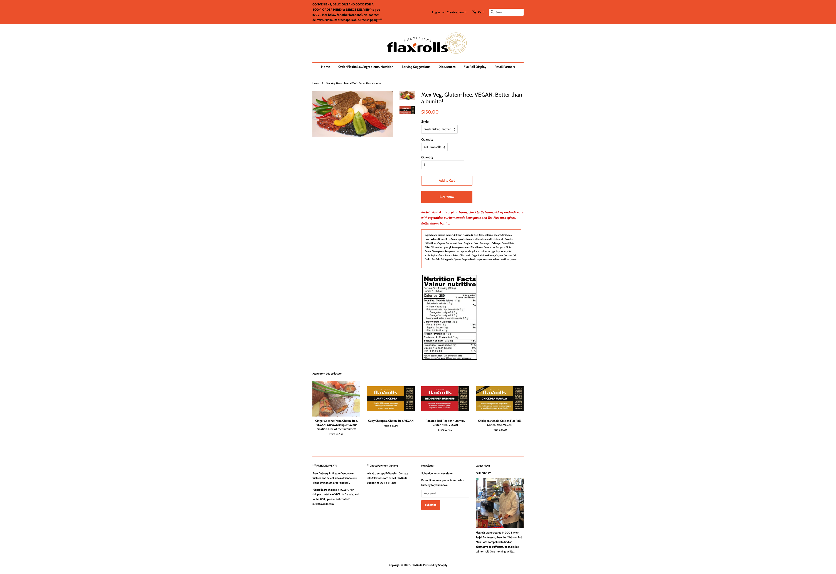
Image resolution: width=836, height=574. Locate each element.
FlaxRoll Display (475, 67)
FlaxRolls (416, 565)
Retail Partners (505, 67)
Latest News (483, 465)
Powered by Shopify (435, 565)
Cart (481, 12)
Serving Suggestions (416, 67)
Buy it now (447, 197)
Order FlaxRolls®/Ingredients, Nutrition (365, 67)
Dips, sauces (446, 67)
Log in (436, 12)
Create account (457, 12)
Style (425, 122)
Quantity (427, 139)
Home (325, 67)
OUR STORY (483, 473)
